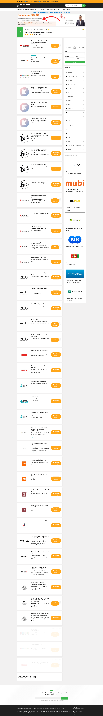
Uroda (69, 137)
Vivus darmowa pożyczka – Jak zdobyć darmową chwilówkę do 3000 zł (74, 228)
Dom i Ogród (70, 92)
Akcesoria (70, 72)
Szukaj (84, 5)
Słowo (66, 51)
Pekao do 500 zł (54, 1)
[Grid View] (82, 29)
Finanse (69, 100)
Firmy (36, 9)
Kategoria (67, 56)
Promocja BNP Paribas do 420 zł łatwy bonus (74, 299)
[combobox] (69, 59)
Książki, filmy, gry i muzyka (73, 112)
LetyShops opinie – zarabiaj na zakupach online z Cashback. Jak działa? (74, 209)
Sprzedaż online (81, 47)
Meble (69, 117)
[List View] (83, 29)
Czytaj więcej (34, 437)
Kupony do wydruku (75, 48)
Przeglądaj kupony (29, 9)
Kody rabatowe (68, 47)
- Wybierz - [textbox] (68, 58)
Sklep (77, 56)
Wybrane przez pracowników (74, 145)
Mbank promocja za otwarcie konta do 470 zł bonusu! (75, 263)
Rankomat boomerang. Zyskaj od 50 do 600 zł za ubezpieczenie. (74, 172)
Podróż (69, 129)
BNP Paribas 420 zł (44, 1)
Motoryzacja (70, 125)
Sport (69, 133)
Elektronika (70, 96)
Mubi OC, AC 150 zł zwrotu (32, 1)
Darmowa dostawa (72, 84)
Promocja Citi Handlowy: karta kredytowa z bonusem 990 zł (73, 281)
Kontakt (68, 9)
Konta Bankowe (71, 108)
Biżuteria (70, 80)
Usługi (69, 141)
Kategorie (42, 9)
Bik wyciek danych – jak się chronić (74, 246)
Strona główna (20, 9)
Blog (64, 9)
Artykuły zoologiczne (72, 76)
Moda (69, 121)
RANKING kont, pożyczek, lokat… (54, 9)
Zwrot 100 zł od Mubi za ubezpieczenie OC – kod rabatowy (74, 190)
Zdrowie (69, 149)
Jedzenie (69, 104)
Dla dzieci (70, 88)
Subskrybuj (64, 698)
